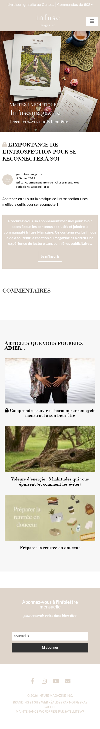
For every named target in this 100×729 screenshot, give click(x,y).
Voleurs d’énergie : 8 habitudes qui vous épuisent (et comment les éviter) (50, 481)
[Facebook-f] (33, 681)
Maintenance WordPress (36, 711)
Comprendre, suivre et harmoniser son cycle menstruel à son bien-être (52, 413)
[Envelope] (67, 681)
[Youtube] (56, 681)
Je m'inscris (50, 256)
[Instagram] (44, 681)
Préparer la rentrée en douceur (50, 547)
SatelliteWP (74, 711)
